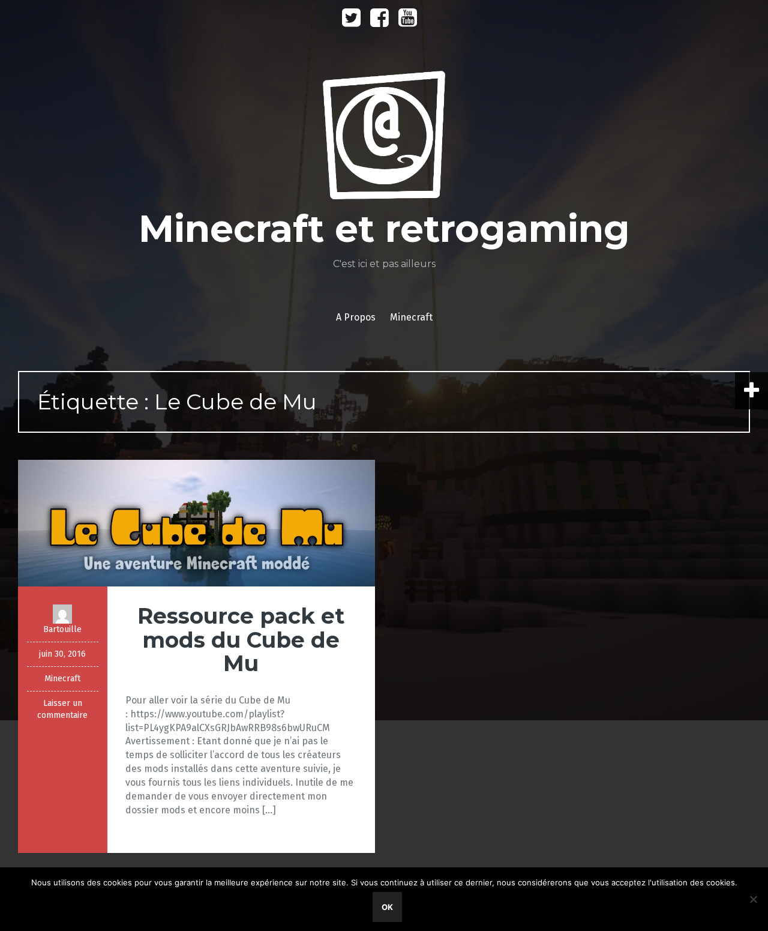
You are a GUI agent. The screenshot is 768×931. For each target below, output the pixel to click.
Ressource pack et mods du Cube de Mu (240, 639)
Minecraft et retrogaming (384, 229)
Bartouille (62, 629)
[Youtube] (407, 22)
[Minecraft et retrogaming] (384, 139)
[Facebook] (379, 22)
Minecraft (411, 317)
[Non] (753, 899)
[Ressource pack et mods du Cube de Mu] (196, 522)
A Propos (356, 317)
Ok (387, 907)
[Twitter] (351, 22)
